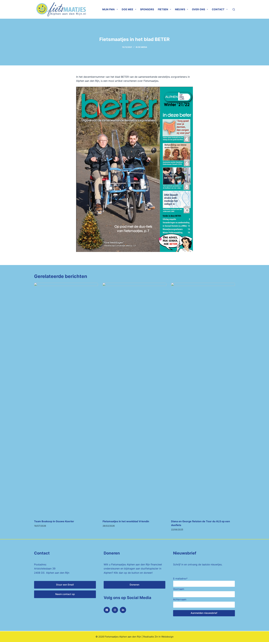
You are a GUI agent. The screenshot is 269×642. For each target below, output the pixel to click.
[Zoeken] (234, 9)
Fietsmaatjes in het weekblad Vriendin (126, 521)
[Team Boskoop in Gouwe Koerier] (66, 399)
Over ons (198, 9)
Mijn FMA (108, 9)
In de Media (141, 47)
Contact (218, 9)
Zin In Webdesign (164, 636)
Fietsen (163, 9)
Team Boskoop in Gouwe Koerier (54, 521)
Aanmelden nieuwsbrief (204, 612)
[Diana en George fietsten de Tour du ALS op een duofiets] (203, 399)
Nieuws (180, 9)
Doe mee (127, 9)
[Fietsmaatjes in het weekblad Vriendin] (134, 399)
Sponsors (147, 9)
